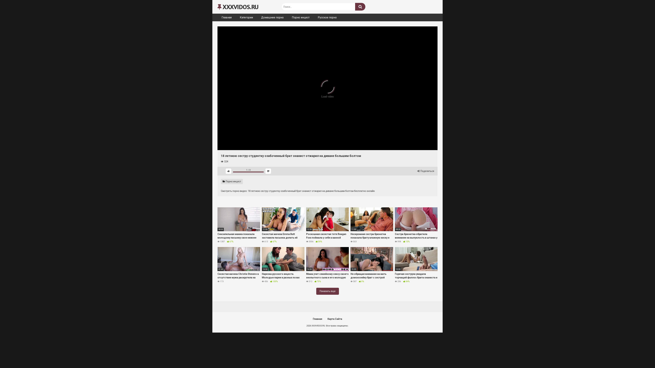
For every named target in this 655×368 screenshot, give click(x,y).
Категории (246, 17)
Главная (227, 17)
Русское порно (327, 17)
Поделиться (427, 171)
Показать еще (328, 291)
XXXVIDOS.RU (240, 6)
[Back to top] (643, 357)
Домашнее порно (272, 17)
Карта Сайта (335, 319)
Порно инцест (301, 17)
